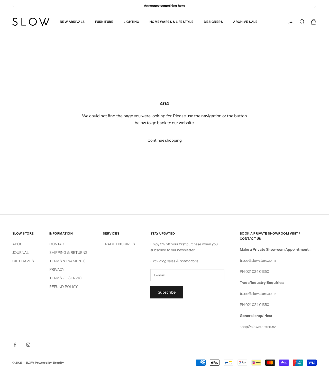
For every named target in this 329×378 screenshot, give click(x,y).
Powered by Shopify (49, 362)
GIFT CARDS (23, 261)
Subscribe (167, 292)
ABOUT (18, 244)
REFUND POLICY (63, 286)
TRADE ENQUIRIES (119, 244)
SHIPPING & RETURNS (68, 252)
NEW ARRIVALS (72, 22)
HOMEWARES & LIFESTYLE (172, 22)
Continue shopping (165, 140)
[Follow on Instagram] (28, 344)
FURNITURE (104, 22)
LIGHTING (131, 22)
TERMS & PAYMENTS (67, 261)
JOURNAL (20, 252)
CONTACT (57, 244)
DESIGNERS (213, 22)
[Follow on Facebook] (14, 344)
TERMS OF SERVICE (66, 278)
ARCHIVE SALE (245, 22)
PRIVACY (56, 269)
